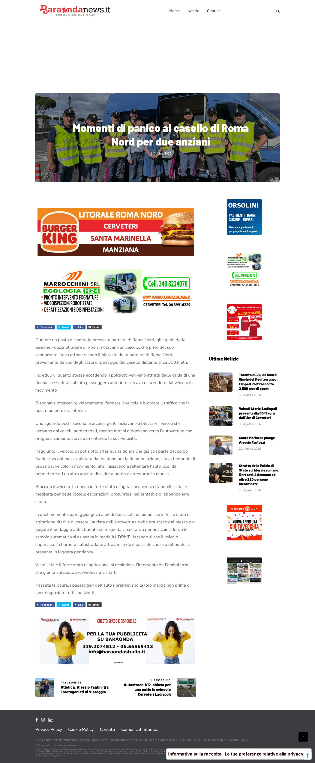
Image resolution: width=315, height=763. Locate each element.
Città (211, 10)
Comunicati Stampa (140, 729)
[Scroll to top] (303, 737)
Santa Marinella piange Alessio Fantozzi (257, 440)
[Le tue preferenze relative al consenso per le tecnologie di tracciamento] (307, 755)
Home (174, 10)
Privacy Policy (48, 729)
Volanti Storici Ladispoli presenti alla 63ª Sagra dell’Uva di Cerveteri (258, 413)
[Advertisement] (157, 54)
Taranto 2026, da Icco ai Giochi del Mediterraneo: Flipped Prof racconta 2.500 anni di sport (258, 381)
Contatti (107, 729)
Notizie (193, 10)
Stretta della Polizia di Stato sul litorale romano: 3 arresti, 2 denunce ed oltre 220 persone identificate (259, 474)
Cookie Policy (81, 729)
